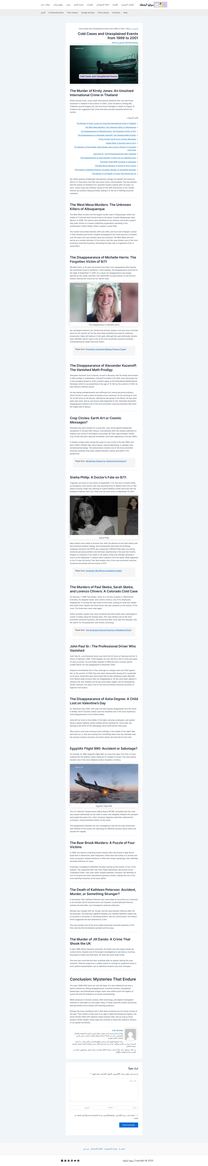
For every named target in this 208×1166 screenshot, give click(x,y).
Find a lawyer (103, 13)
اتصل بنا (122, 1149)
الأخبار (43, 13)
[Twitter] (75, 1161)
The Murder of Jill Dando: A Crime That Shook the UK (114, 174)
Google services (87, 13)
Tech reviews (72, 13)
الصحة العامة (78, 5)
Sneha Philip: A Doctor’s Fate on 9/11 (121, 143)
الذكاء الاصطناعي (102, 5)
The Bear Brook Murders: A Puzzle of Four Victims (115, 166)
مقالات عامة (45, 5)
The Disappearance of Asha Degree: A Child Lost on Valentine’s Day (108, 158)
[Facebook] (78, 1161)
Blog (125, 13)
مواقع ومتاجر (58, 5)
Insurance (116, 13)
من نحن (86, 1149)
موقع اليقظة (147, 4)
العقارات (90, 5)
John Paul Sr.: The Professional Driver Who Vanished (114, 154)
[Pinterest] (69, 1161)
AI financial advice (56, 13)
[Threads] (62, 1161)
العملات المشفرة (127, 5)
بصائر (68, 5)
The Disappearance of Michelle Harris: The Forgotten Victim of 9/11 (108, 131)
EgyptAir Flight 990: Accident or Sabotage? (118, 162)
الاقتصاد (115, 5)
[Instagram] (65, 1161)
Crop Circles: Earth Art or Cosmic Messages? (117, 139)
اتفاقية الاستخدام (97, 1149)
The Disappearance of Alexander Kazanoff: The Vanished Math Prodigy (107, 135)
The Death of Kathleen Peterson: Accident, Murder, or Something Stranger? (105, 170)
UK (119, 952)
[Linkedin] (72, 1161)
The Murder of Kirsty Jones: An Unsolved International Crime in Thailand (106, 123)
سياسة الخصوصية (110, 1149)
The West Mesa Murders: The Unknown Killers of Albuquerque (110, 127)
